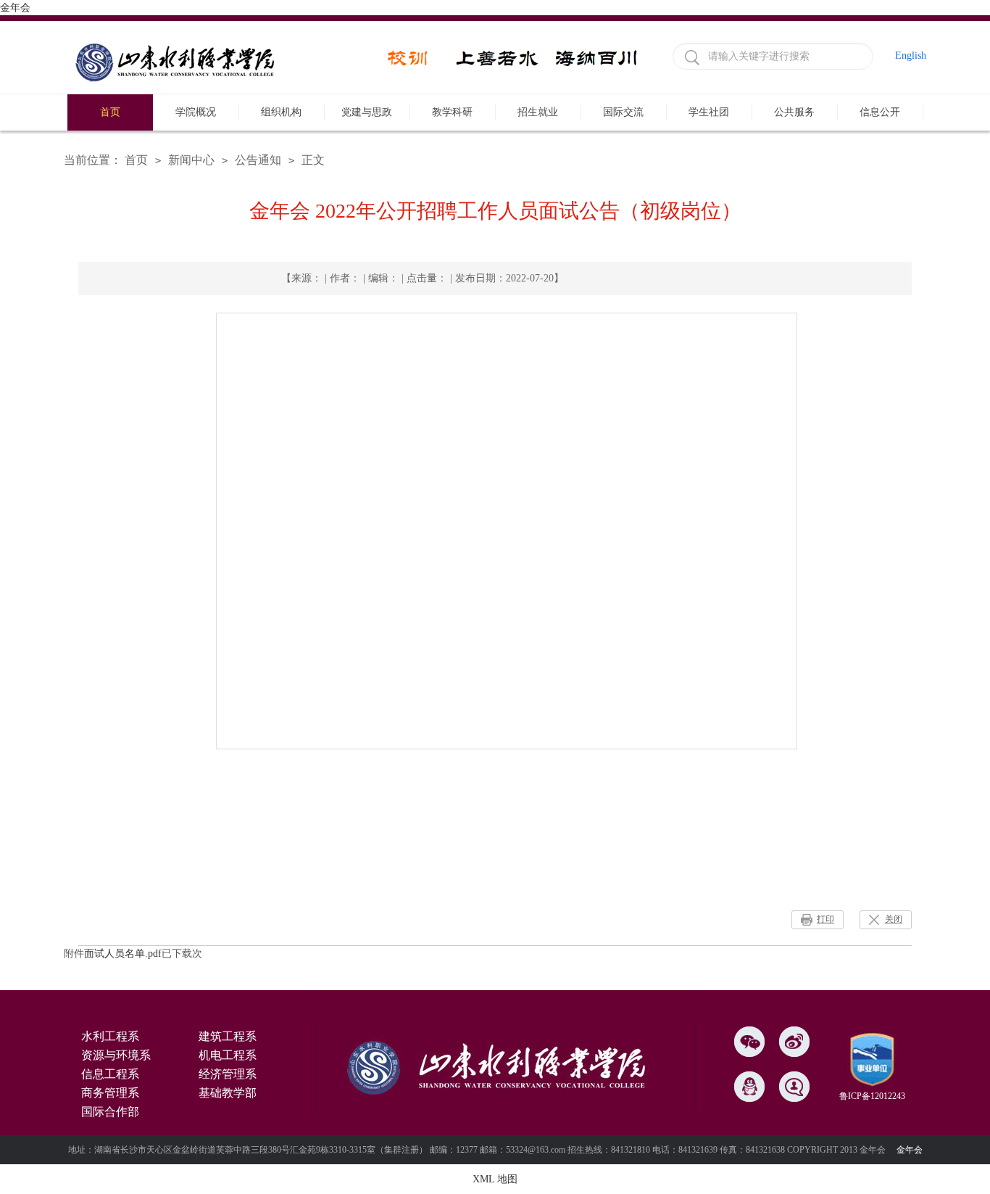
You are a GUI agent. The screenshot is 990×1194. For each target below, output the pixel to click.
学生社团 (709, 112)
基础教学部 (228, 1093)
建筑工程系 (228, 1036)
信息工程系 (110, 1074)
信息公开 (880, 112)
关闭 (893, 919)
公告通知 (258, 160)
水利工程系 (110, 1036)
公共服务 (794, 112)
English (910, 55)
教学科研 (452, 112)
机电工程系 (228, 1055)
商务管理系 (110, 1093)
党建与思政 (366, 112)
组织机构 (281, 112)
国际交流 (623, 112)
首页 (110, 112)
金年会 (15, 7)
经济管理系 (228, 1074)
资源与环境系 (116, 1055)
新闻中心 (191, 160)
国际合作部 (110, 1112)
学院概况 (195, 112)
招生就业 (537, 112)
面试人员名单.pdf (123, 953)
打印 (825, 919)
